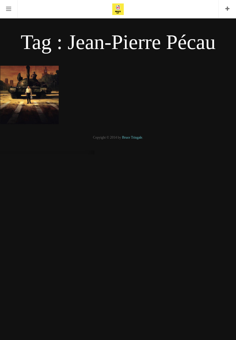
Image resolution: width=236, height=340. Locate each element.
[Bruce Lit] (118, 8)
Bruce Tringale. (132, 137)
